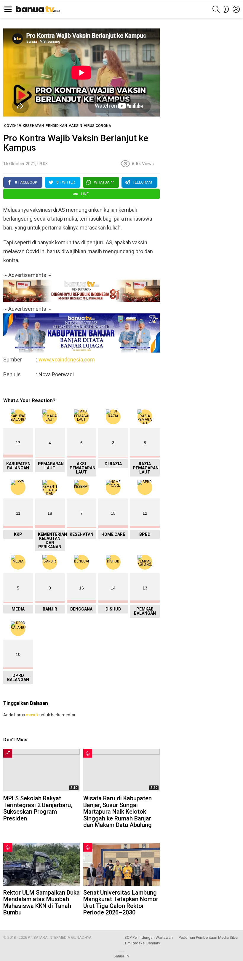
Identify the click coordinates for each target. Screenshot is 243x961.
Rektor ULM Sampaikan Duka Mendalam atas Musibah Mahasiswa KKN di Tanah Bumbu (41, 902)
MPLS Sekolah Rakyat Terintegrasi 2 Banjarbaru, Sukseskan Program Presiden (37, 808)
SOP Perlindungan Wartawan (148, 937)
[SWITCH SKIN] (226, 9)
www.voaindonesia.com (67, 359)
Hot (87, 753)
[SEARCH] (216, 9)
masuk (32, 715)
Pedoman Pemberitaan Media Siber (209, 937)
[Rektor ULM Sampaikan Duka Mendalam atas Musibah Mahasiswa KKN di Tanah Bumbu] (41, 864)
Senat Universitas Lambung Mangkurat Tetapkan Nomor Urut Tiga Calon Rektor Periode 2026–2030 (120, 902)
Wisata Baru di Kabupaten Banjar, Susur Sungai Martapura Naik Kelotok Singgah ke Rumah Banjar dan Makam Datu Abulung (117, 811)
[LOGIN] (236, 9)
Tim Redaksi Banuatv (142, 943)
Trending (7, 753)
